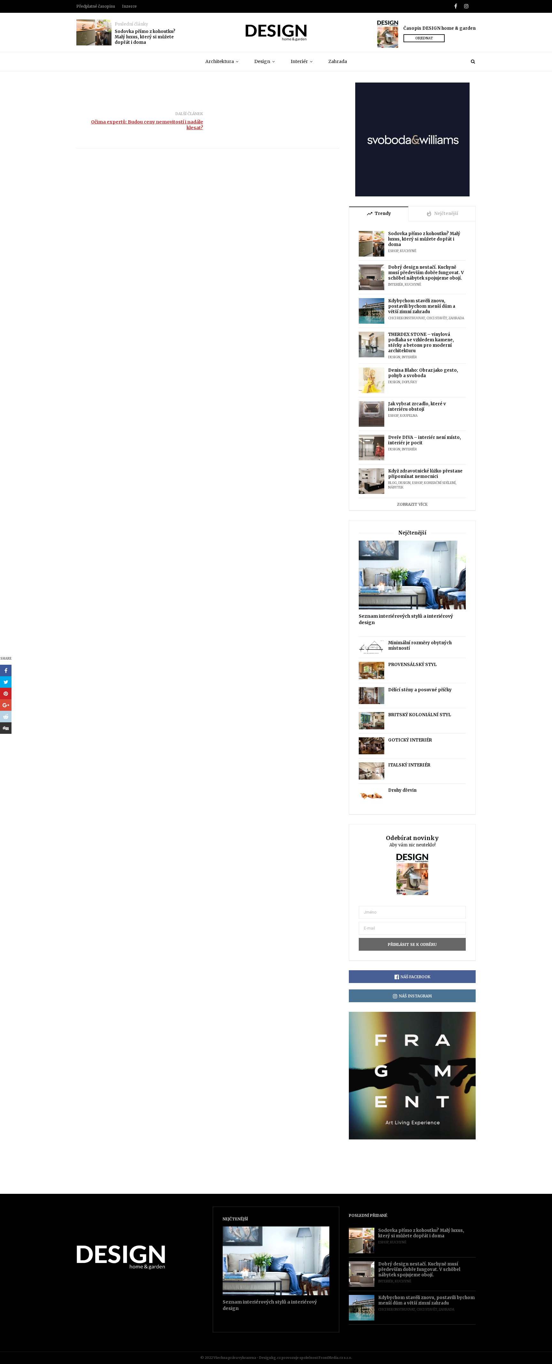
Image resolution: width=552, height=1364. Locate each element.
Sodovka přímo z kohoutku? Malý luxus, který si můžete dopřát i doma (145, 37)
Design (262, 61)
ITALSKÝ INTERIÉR (409, 765)
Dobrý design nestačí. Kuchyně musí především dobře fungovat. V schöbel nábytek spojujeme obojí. (426, 273)
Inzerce (129, 6)
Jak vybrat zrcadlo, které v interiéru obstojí (417, 406)
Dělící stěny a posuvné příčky (420, 690)
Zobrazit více (412, 504)
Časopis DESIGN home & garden (439, 28)
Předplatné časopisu (95, 6)
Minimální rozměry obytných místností (420, 645)
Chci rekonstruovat (406, 318)
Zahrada (337, 61)
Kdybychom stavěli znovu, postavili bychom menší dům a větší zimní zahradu (421, 306)
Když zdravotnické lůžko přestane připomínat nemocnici (425, 473)
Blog (392, 483)
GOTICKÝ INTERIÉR (410, 740)
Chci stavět (436, 318)
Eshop (393, 251)
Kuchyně (408, 251)
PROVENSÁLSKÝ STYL (412, 664)
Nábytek (395, 487)
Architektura (219, 61)
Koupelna (409, 416)
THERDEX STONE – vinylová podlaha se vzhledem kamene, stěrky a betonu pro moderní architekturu (421, 342)
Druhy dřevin (402, 790)
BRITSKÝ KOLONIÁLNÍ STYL (419, 715)
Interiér (299, 61)
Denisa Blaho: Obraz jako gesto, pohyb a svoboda (423, 373)
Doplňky (409, 382)
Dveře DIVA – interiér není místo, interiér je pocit (424, 440)
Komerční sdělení (440, 483)
